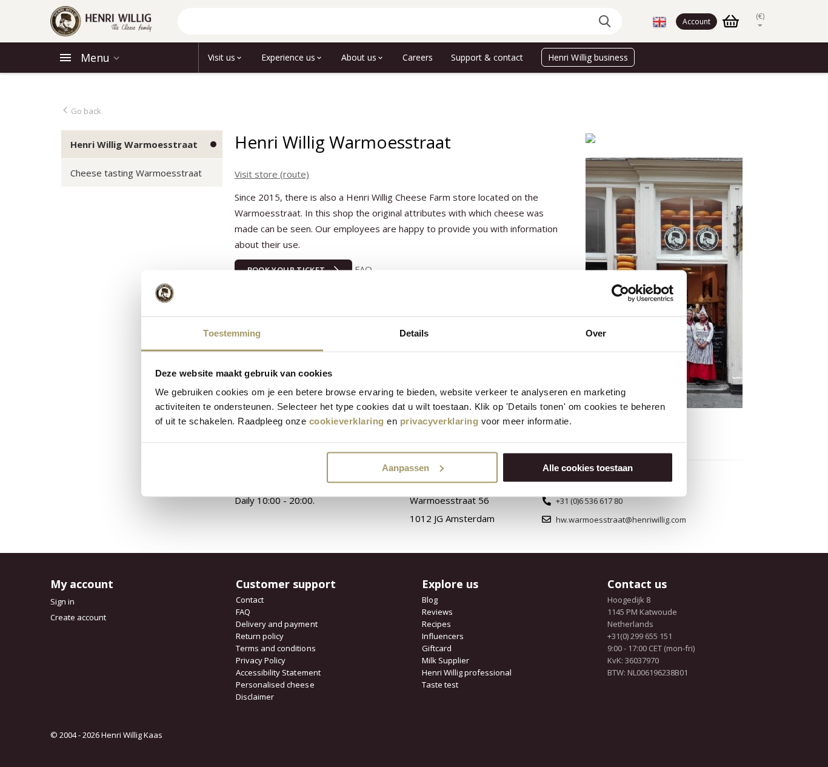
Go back (85, 111)
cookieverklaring (346, 421)
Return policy (260, 636)
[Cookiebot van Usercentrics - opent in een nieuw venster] (620, 293)
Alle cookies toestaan (588, 467)
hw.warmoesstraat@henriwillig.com (621, 519)
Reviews (437, 611)
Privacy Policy (260, 660)
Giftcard (437, 648)
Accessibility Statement (278, 672)
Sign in (62, 601)
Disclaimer (255, 696)
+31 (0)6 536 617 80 (589, 500)
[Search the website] (607, 21)
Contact (250, 599)
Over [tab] (596, 333)
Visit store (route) (272, 174)
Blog (430, 599)
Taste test (440, 684)
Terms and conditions (275, 648)
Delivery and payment (276, 623)
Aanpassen (405, 467)
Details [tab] (414, 333)
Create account (78, 617)
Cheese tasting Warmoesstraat (136, 173)
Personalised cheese (275, 684)
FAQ (363, 269)
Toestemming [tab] (232, 333)
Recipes (436, 623)
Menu (95, 57)
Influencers (443, 636)
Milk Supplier (445, 660)
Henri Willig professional (467, 672)
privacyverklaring (439, 421)
